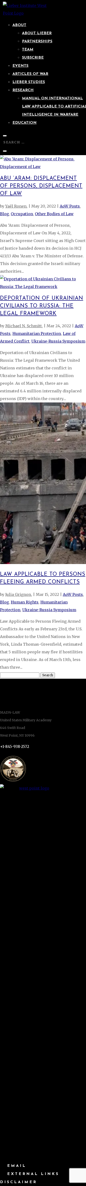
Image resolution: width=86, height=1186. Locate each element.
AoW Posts (70, 206)
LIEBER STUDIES (28, 82)
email (16, 1166)
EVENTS (20, 66)
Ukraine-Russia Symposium (58, 341)
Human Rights (24, 602)
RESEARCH (23, 90)
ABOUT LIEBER (37, 33)
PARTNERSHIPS (37, 41)
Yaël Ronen (16, 206)
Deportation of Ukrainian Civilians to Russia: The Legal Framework (41, 306)
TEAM (27, 49)
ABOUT (19, 25)
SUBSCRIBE (33, 58)
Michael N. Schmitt (23, 325)
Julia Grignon (18, 594)
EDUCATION (24, 123)
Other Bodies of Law (54, 213)
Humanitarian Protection (36, 333)
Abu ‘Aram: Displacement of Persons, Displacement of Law (41, 186)
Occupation (22, 213)
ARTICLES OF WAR (30, 74)
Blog (4, 213)
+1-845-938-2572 (14, 746)
